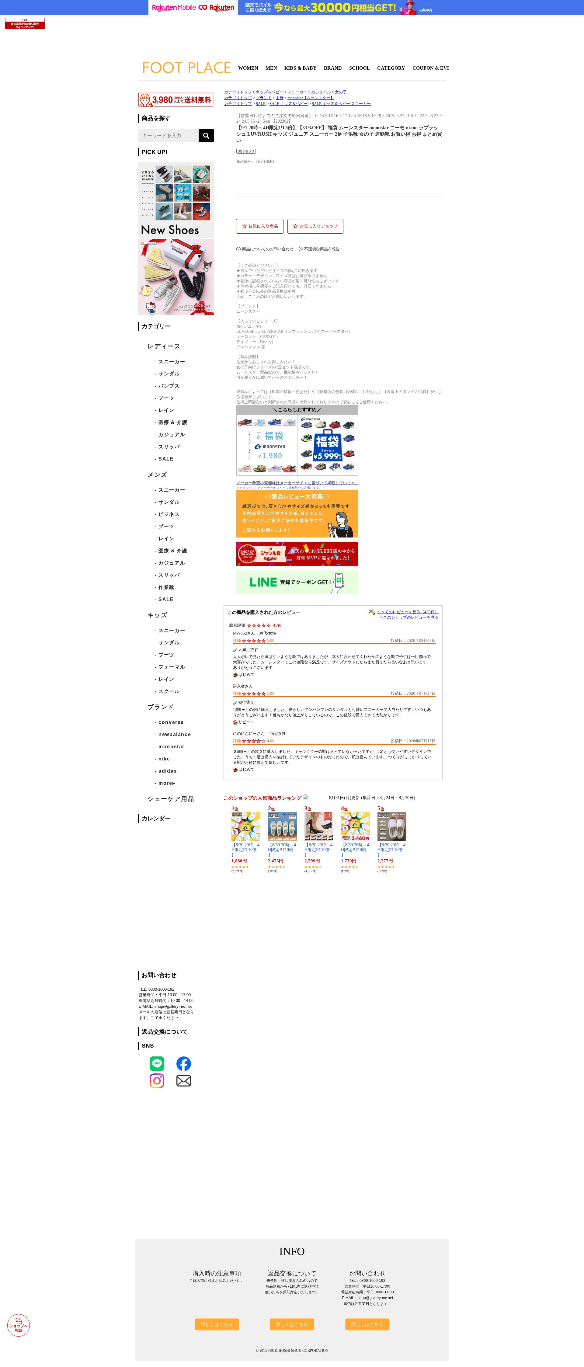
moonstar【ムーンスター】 (310, 98)
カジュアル (321, 92)
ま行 (279, 98)
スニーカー (297, 92)
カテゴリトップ (238, 92)
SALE (261, 104)
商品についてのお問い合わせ (268, 249)
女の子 (341, 92)
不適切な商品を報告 (322, 249)
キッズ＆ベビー (269, 92)
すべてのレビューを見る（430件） (408, 612)
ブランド (264, 98)
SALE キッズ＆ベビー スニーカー (341, 104)
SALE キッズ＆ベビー (288, 104)
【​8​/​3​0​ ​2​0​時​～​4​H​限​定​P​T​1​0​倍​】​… (245, 850)
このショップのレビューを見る (411, 617)
